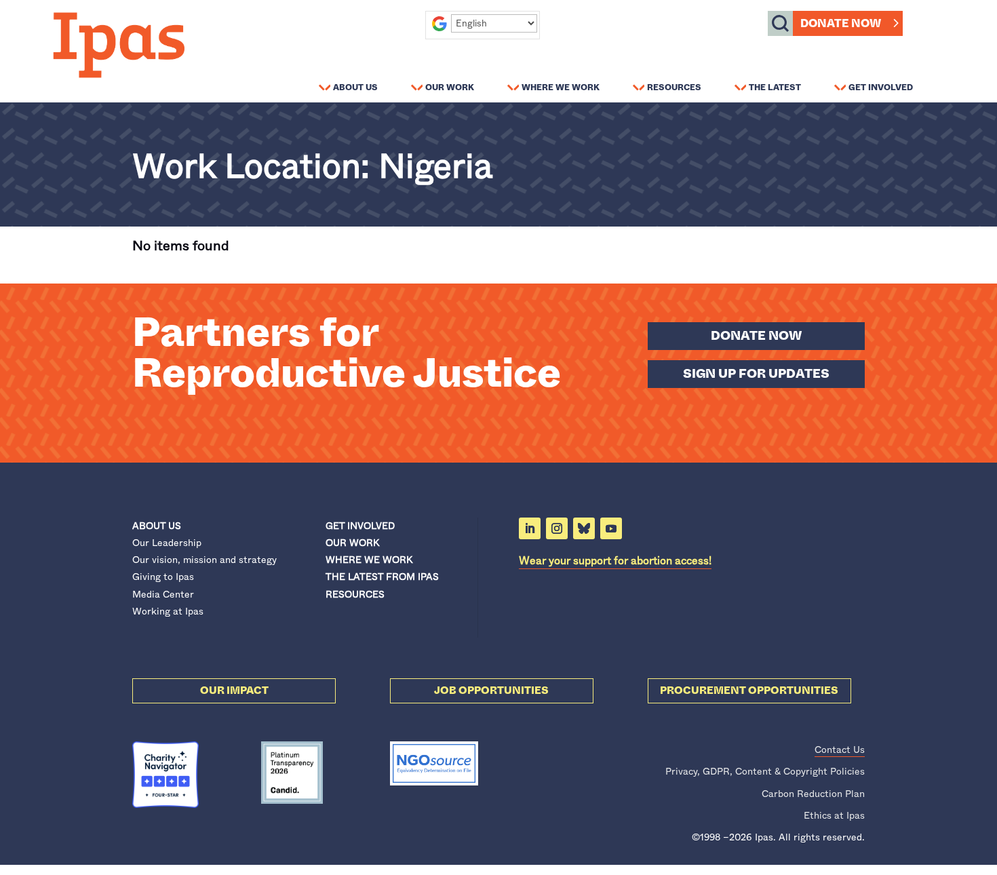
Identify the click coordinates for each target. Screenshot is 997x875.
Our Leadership (166, 542)
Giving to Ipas (163, 576)
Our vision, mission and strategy (204, 559)
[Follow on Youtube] (611, 528)
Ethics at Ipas (834, 815)
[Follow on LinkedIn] (530, 528)
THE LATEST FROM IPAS (382, 576)
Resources (674, 86)
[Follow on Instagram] (557, 528)
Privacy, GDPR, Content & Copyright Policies (765, 771)
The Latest (775, 86)
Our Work (449, 86)
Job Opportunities (491, 690)
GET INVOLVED (360, 525)
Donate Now (840, 23)
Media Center (163, 594)
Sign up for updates (756, 374)
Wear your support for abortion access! (615, 560)
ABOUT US (156, 525)
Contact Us (840, 749)
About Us (355, 86)
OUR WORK (352, 542)
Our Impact (234, 690)
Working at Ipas (167, 611)
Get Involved (880, 86)
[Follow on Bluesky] (584, 528)
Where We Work (561, 86)
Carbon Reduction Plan (813, 793)
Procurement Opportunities (749, 690)
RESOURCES (355, 594)
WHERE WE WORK (369, 559)
